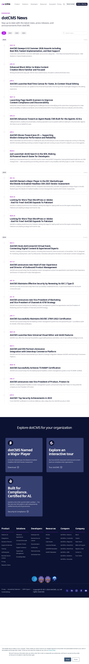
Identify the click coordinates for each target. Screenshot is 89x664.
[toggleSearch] (63, 4)
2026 (9, 33)
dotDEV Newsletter (51, 552)
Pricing (59, 4)
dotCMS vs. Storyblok (66, 559)
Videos (47, 538)
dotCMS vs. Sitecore (66, 534)
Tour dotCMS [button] (56, 467)
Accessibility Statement (14, 589)
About (77, 534)
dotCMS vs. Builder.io (66, 555)
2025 (16, 33)
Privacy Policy (51, 650)
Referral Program (80, 545)
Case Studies (49, 541)
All (4, 33)
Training (4, 548)
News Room (78, 541)
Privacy (4, 589)
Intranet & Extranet (21, 540)
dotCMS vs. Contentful (67, 538)
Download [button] (14, 467)
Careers (77, 538)
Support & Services (7, 545)
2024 (23, 33)
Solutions (25, 4)
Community (34, 547)
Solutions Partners (7, 541)
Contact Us (78, 552)
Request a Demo (6, 565)
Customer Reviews (51, 545)
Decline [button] (76, 659)
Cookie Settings (6, 592)
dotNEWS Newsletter (51, 548)
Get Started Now (35, 554)
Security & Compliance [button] (19, 511)
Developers (34, 4)
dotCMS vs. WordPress (67, 548)
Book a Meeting (82, 4)
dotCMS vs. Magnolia (66, 541)
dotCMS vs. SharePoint (67, 545)
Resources (43, 4)
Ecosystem (52, 4)
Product (17, 4)
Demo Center (71, 4)
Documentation (35, 544)
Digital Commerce (21, 547)
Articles (48, 534)
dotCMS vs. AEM (65, 552)
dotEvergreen (5, 552)
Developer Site (35, 534)
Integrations (5, 538)
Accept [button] (67, 659)
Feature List (5, 534)
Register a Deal (79, 548)
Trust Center (78, 555)
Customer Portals (21, 544)
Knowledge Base (20, 557)
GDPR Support (26, 589)
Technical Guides (35, 551)
